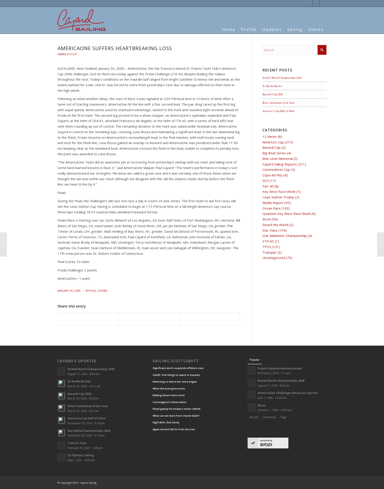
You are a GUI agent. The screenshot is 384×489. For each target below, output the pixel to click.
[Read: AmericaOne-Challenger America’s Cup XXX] (252, 395)
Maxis (262, 405)
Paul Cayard (99, 291)
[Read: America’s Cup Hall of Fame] (62, 420)
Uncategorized (273, 257)
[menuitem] (228, 27)
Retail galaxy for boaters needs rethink (176, 408)
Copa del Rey (272, 175)
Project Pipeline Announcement (280, 368)
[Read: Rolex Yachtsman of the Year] (62, 408)
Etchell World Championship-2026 (282, 77)
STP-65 (268, 241)
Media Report (273, 202)
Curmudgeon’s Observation (169, 402)
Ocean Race (271, 208)
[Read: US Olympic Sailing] (62, 457)
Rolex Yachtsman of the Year (278, 102)
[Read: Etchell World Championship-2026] (62, 371)
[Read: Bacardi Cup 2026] (62, 396)
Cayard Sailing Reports (279, 164)
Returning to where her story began (175, 381)
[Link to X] (309, 3)
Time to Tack (77, 443)
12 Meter (269, 136)
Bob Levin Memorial (277, 158)
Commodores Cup (276, 169)
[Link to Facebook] (316, 3)
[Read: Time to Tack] (62, 445)
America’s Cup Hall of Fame (278, 111)
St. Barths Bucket (272, 86)
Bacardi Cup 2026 (272, 94)
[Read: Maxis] (252, 407)
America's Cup (67, 54)
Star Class (270, 230)
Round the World (275, 224)
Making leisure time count (169, 395)
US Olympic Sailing (81, 455)
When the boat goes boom (169, 388)
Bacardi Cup (271, 147)
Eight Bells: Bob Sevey (166, 422)
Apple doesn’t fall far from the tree (174, 429)
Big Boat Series (274, 153)
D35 (265, 180)
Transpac (269, 252)
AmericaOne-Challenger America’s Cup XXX (288, 393)
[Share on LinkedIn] (149, 319)
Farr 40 (268, 186)
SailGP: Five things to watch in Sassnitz (176, 375)
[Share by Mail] (209, 319)
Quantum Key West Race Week (286, 213)
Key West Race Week (279, 191)
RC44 (266, 219)
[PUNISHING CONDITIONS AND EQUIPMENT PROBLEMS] (3, 244)
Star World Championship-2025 (89, 431)
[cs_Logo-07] (82, 20)
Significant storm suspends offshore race (178, 368)
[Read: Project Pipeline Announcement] (252, 371)
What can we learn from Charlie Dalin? (176, 415)
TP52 (266, 246)
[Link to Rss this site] (323, 3)
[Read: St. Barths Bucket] (62, 383)
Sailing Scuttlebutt (176, 361)
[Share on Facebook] (88, 319)
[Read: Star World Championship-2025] (62, 433)
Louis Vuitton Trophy (278, 197)
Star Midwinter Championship (284, 235)
